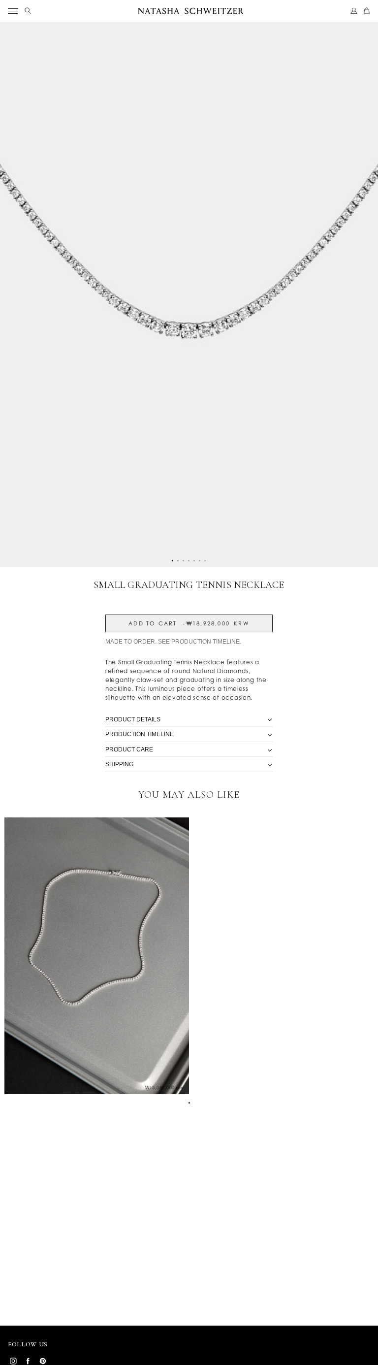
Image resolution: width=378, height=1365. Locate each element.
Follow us (28, 1344)
